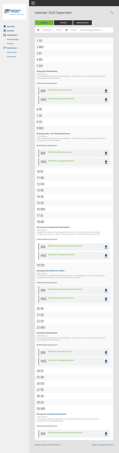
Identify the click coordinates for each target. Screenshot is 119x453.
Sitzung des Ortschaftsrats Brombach (51, 414)
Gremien (10, 44)
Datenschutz (12, 52)
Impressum (11, 56)
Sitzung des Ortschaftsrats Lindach (50, 271)
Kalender (10, 31)
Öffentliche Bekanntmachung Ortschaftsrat (65, 246)
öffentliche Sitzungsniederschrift (61, 99)
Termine (63, 23)
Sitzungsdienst (105, 445)
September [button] (47, 30)
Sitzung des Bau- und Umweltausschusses (53, 133)
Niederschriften (82, 23)
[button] (14, 35)
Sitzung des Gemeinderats (47, 71)
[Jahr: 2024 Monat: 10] (66, 30)
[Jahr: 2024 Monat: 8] (38, 30)
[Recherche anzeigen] (111, 13)
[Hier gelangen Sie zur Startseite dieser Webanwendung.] (14, 12)
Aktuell (73, 30)
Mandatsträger (13, 39)
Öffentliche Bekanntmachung (59, 90)
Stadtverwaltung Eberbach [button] (90, 30)
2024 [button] (59, 30)
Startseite (11, 26)
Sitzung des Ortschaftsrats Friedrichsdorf (53, 227)
